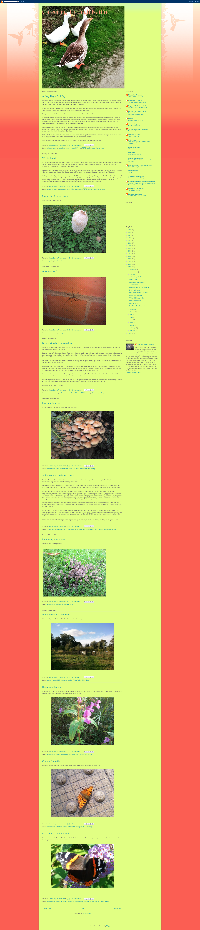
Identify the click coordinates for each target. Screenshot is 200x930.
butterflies (59, 827)
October (132, 274)
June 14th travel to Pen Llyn (136, 120)
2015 (130, 259)
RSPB (84, 148)
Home (82, 908)
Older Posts (117, 908)
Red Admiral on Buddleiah (55, 833)
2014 (130, 261)
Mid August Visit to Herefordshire (137, 107)
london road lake (64, 393)
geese (54, 529)
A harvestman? (49, 271)
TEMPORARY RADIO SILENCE (137, 196)
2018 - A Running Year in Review (137, 167)
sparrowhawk (97, 189)
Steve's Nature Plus (133, 136)
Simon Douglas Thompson (146, 344)
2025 (130, 232)
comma (65, 827)
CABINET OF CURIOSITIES (137, 111)
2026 (130, 230)
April (131, 322)
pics (52, 261)
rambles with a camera (135, 158)
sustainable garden (134, 124)
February (133, 328)
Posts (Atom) (86, 913)
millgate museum (52, 148)
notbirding (131, 152)
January (132, 330)
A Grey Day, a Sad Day (54, 96)
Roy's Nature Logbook (135, 100)
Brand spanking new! (134, 125)
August (132, 312)
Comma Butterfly (51, 761)
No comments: (76, 145)
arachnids (50, 333)
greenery (49, 680)
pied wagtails (90, 529)
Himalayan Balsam (52, 687)
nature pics (61, 333)
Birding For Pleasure (135, 95)
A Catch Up (131, 149)
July (131, 314)
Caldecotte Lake (133, 171)
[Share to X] (89, 145)
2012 (130, 267)
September (133, 309)
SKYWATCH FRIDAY (134, 190)
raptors (80, 189)
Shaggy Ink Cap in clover (55, 196)
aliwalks (130, 118)
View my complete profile (133, 372)
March (132, 325)
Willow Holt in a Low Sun (55, 614)
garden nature (64, 468)
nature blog (61, 148)
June (131, 317)
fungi (48, 261)
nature (55, 333)
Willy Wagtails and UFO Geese (58, 475)
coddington (62, 189)
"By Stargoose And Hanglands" (138, 129)
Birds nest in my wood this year (137, 178)
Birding (49, 529)
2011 (130, 334)
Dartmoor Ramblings (135, 194)
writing (102, 148)
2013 (130, 264)
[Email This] (85, 145)
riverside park (58, 261)
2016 (130, 256)
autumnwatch (51, 468)
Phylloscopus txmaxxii (134, 154)
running (89, 148)
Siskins (130, 172)
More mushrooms (51, 403)
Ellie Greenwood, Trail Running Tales (140, 165)
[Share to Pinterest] (93, 145)
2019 (130, 248)
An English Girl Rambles (136, 188)
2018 (130, 251)
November (133, 272)
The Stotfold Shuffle (133, 131)
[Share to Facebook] (91, 145)
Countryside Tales (134, 147)
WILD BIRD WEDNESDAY (135, 96)
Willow (75, 680)
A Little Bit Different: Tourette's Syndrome (141, 181)
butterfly (77, 901)
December (133, 269)
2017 (130, 253)
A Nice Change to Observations (137, 102)
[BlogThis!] (87, 145)
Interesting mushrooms (53, 539)
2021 (130, 243)
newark (68, 148)
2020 (130, 245)
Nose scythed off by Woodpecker (59, 343)
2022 (130, 240)
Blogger (108, 926)
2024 (130, 235)
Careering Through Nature (75, 11)
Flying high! (132, 140)
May (131, 320)
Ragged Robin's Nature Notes (137, 106)
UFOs (101, 529)
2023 (130, 238)
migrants (59, 529)
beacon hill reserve (52, 189)
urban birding (96, 148)
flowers (58, 754)
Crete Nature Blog (134, 134)
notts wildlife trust (76, 148)
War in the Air (49, 158)
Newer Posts (47, 908)
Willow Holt (81, 680)
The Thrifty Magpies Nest (136, 176)
